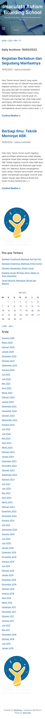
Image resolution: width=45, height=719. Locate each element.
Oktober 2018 (8, 589)
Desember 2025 (9, 356)
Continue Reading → (11, 115)
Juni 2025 (6, 379)
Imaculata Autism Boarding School (23, 9)
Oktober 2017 (8, 616)
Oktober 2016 (8, 639)
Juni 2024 (6, 434)
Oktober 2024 (8, 415)
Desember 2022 (9, 511)
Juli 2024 (6, 429)
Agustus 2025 (8, 370)
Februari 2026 (8, 347)
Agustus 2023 (8, 479)
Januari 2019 (7, 575)
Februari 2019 (8, 570)
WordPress (18, 710)
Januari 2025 (8, 402)
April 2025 (6, 388)
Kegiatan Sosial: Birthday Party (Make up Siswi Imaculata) (20, 274)
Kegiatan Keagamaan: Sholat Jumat (18, 268)
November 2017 (9, 611)
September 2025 (9, 365)
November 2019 (9, 557)
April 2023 (6, 497)
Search (39, 30)
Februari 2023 (8, 507)
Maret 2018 (7, 602)
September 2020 (9, 529)
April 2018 (6, 598)
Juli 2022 (6, 525)
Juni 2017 (6, 625)
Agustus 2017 (8, 621)
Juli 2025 (6, 374)
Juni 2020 (6, 543)
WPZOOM (27, 713)
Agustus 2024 (8, 424)
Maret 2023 (7, 502)
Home (4, 40)
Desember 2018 (9, 580)
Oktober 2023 (8, 470)
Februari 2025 (8, 397)
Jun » (11, 326)
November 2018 (9, 584)
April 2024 (6, 443)
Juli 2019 (6, 566)
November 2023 (9, 465)
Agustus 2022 (8, 520)
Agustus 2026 (8, 338)
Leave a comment (22, 69)
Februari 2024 (8, 452)
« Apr (4, 326)
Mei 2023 (6, 493)
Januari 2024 (8, 456)
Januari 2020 (8, 548)
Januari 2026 (8, 351)
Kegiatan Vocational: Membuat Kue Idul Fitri (21, 259)
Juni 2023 (6, 488)
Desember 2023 (9, 461)
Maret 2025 (7, 393)
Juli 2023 (6, 484)
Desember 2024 (9, 406)
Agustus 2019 (8, 561)
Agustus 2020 (8, 534)
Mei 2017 (6, 630)
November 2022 (9, 516)
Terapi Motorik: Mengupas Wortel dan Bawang (19, 282)
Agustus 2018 (8, 593)
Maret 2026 (7, 342)
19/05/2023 (7, 69)
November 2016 (9, 634)
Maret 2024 (7, 447)
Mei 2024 (6, 438)
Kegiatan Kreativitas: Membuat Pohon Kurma (22, 263)
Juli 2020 (6, 538)
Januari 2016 (7, 648)
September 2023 (9, 475)
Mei (15, 40)
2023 (10, 40)
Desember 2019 (9, 552)
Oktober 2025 (8, 361)
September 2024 (9, 420)
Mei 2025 (6, 383)
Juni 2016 (6, 643)
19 (32, 310)
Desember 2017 (9, 607)
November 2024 (9, 411)
